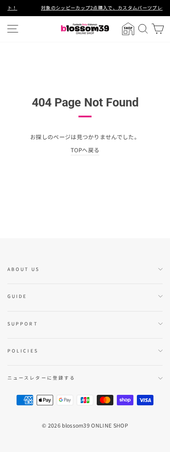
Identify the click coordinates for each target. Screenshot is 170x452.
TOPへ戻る (85, 150)
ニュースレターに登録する (41, 377)
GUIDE (17, 296)
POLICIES (22, 350)
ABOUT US (23, 269)
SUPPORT (22, 323)
